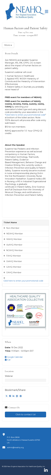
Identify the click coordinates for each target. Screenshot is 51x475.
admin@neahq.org (15, 447)
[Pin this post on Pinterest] (20, 396)
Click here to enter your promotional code (25, 115)
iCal (8, 360)
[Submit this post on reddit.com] (17, 396)
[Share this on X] (7, 396)
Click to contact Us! (25, 414)
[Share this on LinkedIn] (13, 396)
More (7, 45)
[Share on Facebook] (10, 396)
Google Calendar (14, 357)
